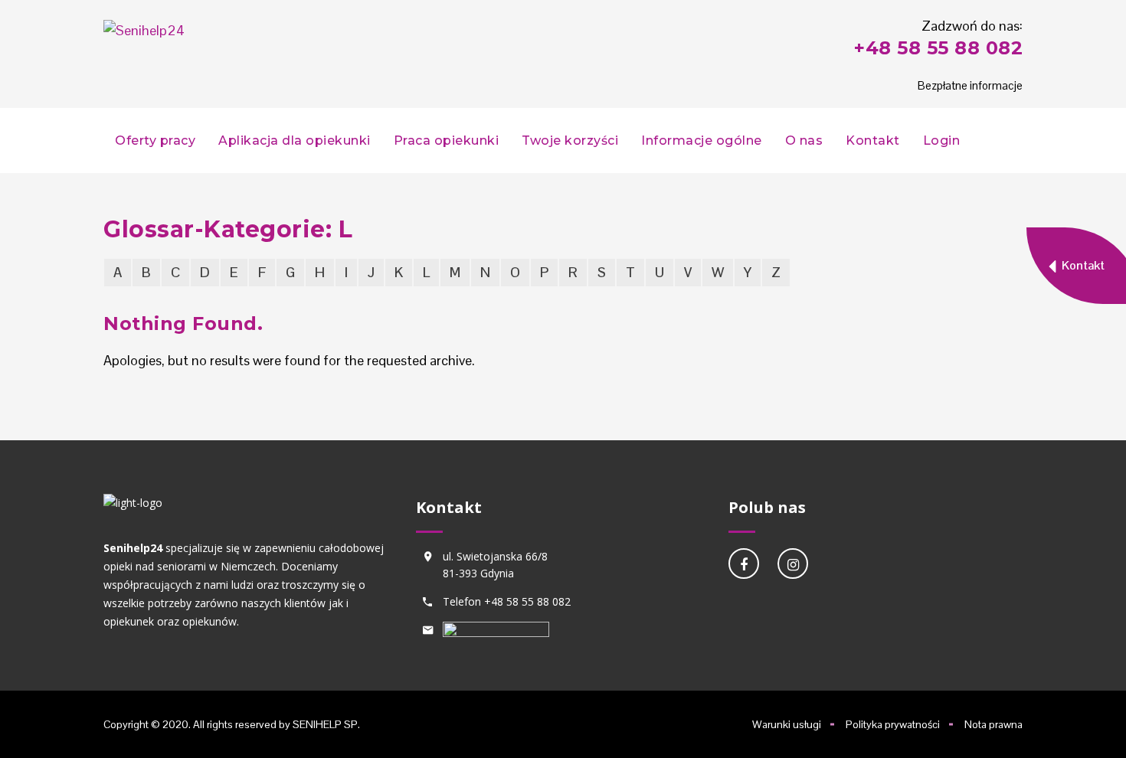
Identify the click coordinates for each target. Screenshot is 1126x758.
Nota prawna (993, 724)
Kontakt (873, 140)
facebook (743, 563)
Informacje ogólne (701, 140)
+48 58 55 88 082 (938, 48)
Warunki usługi (786, 724)
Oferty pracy (155, 140)
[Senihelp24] (144, 30)
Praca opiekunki (446, 140)
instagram (792, 563)
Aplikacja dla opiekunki (294, 140)
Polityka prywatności (893, 724)
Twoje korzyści (570, 140)
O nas (804, 140)
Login (942, 140)
